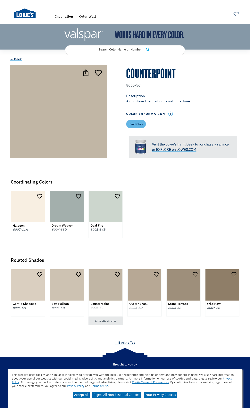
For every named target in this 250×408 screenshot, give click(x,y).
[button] (183, 98)
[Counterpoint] (99, 73)
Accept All (81, 395)
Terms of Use (99, 386)
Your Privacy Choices (160, 395)
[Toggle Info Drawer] (170, 114)
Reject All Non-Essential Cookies (117, 395)
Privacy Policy (75, 386)
